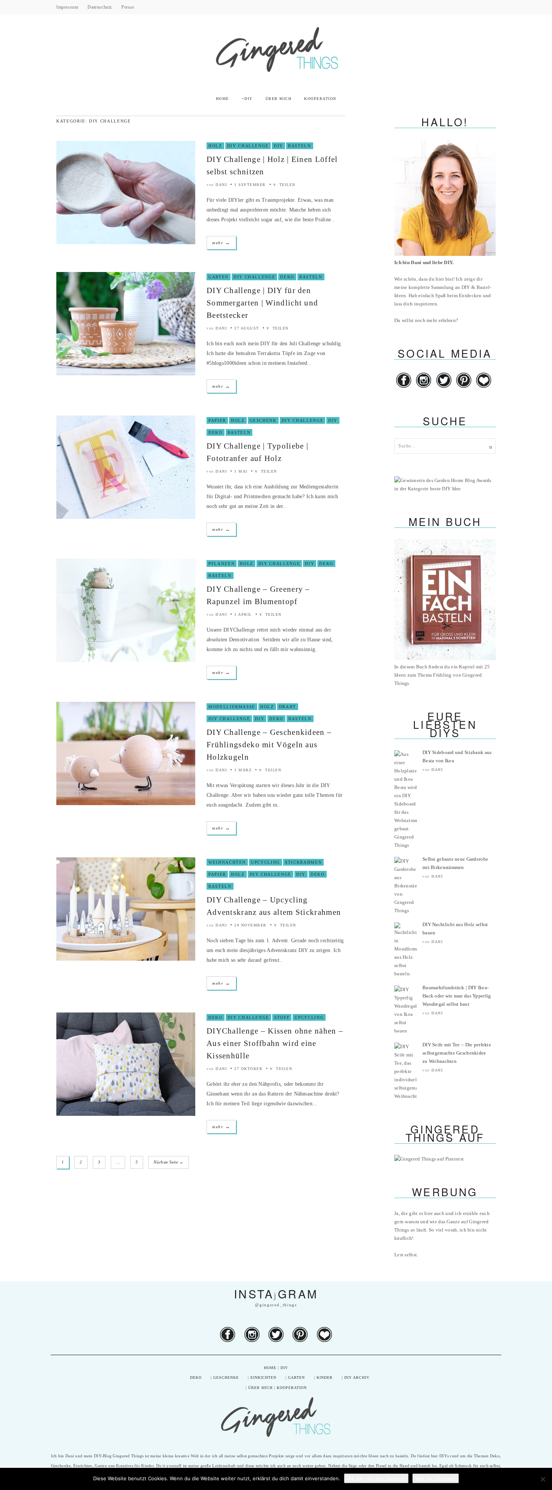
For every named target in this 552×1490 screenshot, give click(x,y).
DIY (248, 99)
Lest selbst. (406, 1254)
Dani (221, 185)
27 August (246, 328)
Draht (287, 706)
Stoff (282, 1017)
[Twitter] (444, 388)
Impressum (67, 7)
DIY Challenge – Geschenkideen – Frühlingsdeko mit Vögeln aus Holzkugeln (269, 745)
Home (222, 99)
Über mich (278, 99)
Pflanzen (221, 563)
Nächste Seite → (168, 1162)
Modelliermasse (231, 706)
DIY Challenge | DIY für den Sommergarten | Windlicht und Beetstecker (262, 303)
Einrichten (263, 1377)
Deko (287, 277)
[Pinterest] (464, 388)
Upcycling (265, 862)
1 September (250, 185)
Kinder (325, 1377)
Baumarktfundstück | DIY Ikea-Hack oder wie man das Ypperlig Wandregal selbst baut (456, 996)
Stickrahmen (303, 862)
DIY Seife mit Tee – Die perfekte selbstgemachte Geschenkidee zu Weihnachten (456, 1053)
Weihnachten (227, 862)
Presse (127, 7)
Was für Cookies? (435, 1478)
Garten (218, 277)
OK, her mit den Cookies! (376, 1478)
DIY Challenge (248, 146)
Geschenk (263, 420)
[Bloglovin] (483, 388)
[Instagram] (423, 388)
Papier (217, 420)
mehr (221, 242)
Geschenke (226, 1377)
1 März (243, 770)
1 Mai (240, 471)
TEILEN (287, 185)
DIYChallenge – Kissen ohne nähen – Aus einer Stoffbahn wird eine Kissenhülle (275, 1043)
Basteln (299, 146)
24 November (250, 925)
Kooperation (320, 99)
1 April (243, 614)
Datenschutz (99, 7)
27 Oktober (248, 1069)
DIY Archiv (357, 1377)
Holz (215, 146)
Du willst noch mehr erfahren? (426, 320)
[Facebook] (403, 388)
